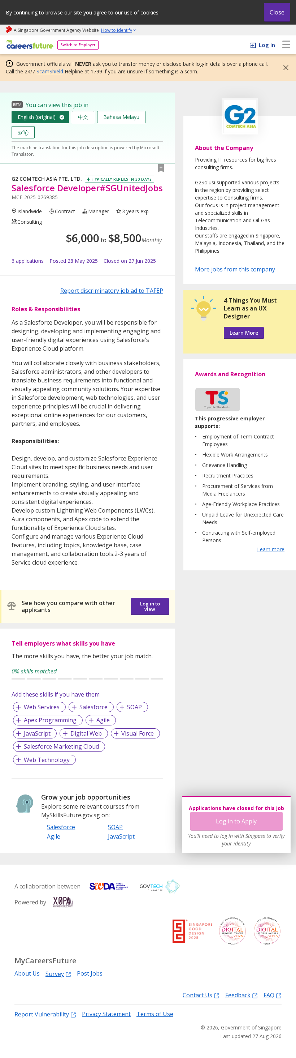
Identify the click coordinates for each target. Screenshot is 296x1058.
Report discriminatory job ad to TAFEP (111, 291)
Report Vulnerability (41, 1014)
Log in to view (150, 606)
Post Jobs (90, 973)
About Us (27, 973)
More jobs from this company (235, 269)
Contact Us (197, 994)
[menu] (286, 45)
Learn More (244, 332)
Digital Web (86, 733)
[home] (29, 45)
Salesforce (93, 707)
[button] (283, 67)
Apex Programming (50, 720)
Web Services (42, 707)
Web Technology (47, 760)
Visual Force (137, 733)
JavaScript (37, 733)
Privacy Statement (106, 1014)
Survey (54, 973)
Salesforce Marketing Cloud (61, 746)
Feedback (238, 994)
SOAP (134, 707)
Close (277, 12)
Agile (103, 720)
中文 (83, 116)
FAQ (269, 994)
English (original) (37, 116)
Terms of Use (154, 1014)
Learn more (270, 549)
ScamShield (49, 71)
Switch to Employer (78, 44)
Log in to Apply (236, 821)
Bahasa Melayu (121, 116)
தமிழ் (23, 132)
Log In (267, 44)
